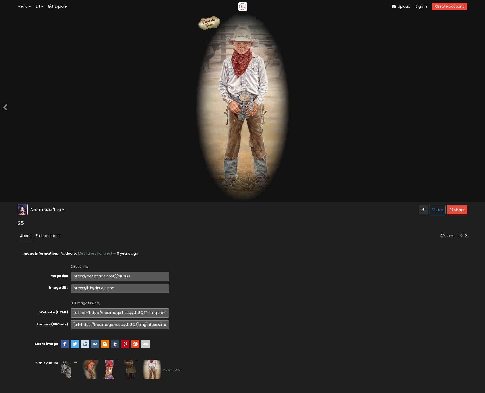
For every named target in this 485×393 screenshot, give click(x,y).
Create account (449, 6)
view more (171, 369)
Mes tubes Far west (95, 253)
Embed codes (48, 235)
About (25, 235)
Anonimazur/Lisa (45, 209)
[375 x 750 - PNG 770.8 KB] (423, 209)
